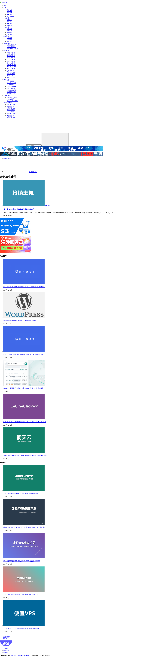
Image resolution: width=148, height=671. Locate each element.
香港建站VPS (11, 72)
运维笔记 (9, 21)
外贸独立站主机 (11, 92)
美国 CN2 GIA (11, 75)
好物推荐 (9, 32)
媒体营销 (9, 41)
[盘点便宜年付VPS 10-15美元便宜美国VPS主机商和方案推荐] (24, 625)
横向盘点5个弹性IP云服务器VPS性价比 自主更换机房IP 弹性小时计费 (24, 527)
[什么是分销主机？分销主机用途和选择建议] (24, 205)
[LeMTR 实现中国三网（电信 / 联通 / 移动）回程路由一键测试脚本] (24, 385)
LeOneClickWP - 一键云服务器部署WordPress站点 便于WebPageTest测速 (24, 422)
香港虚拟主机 (11, 93)
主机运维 (6, 18)
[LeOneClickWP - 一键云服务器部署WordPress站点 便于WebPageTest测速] (24, 419)
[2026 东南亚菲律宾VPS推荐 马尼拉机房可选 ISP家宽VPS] (24, 591)
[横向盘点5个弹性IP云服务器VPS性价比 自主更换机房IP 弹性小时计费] (24, 524)
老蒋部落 (13, 655)
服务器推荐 (6, 43)
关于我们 (6, 648)
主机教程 (9, 23)
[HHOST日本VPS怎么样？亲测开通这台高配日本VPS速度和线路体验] (24, 284)
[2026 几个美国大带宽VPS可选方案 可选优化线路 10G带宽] (24, 490)
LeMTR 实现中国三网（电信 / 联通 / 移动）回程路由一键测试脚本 (23, 388)
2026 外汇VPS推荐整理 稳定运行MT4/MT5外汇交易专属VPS (21, 561)
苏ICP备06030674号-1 (24, 655)
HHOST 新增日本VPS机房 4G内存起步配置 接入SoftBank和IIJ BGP (23, 354)
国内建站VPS (11, 74)
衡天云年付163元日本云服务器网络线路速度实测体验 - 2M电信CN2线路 (25, 455)
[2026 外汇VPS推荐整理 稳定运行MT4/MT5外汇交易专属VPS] (24, 558)
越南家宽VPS (11, 113)
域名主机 (9, 9)
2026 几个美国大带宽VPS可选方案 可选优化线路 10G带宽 (20, 493)
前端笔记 (9, 25)
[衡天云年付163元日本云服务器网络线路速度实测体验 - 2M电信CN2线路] (24, 452)
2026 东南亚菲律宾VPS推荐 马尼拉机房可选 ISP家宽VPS (20, 594)
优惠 (4, 7)
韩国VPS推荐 (11, 57)
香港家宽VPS (11, 106)
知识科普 (9, 34)
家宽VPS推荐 (11, 68)
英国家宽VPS (11, 115)
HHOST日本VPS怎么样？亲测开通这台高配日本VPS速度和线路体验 (24, 287)
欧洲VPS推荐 (11, 54)
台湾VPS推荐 (11, 61)
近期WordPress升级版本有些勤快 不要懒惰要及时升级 (19, 320)
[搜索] (55, 139)
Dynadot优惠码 (11, 86)
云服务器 (9, 11)
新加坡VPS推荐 (11, 65)
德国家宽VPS (11, 117)
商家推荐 (9, 12)
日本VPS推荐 (11, 63)
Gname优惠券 (11, 88)
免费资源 (6, 27)
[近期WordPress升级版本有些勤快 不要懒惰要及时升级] (24, 317)
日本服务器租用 (11, 47)
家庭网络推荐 (7, 102)
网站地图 (6, 652)
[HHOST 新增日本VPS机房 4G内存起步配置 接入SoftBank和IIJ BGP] (24, 351)
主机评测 (9, 14)
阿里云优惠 (10, 81)
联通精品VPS (11, 70)
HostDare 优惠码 (12, 97)
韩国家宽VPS (11, 108)
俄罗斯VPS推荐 (11, 66)
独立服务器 (10, 16)
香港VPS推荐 (11, 52)
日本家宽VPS (11, 111)
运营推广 (9, 38)
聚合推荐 (6, 50)
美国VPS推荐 (11, 56)
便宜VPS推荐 (11, 59)
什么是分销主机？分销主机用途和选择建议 (18, 209)
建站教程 (6, 36)
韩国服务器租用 (11, 45)
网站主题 (9, 29)
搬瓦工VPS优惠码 (12, 101)
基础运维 (9, 20)
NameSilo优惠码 (11, 90)
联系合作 (6, 650)
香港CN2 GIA (11, 77)
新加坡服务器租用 (12, 48)
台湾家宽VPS (11, 104)
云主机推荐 (6, 95)
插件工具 (9, 30)
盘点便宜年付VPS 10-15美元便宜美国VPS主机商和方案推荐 (21, 628)
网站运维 (9, 39)
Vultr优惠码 (10, 84)
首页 (4, 5)
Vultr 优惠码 (10, 99)
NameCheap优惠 (11, 83)
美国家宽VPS (11, 110)
